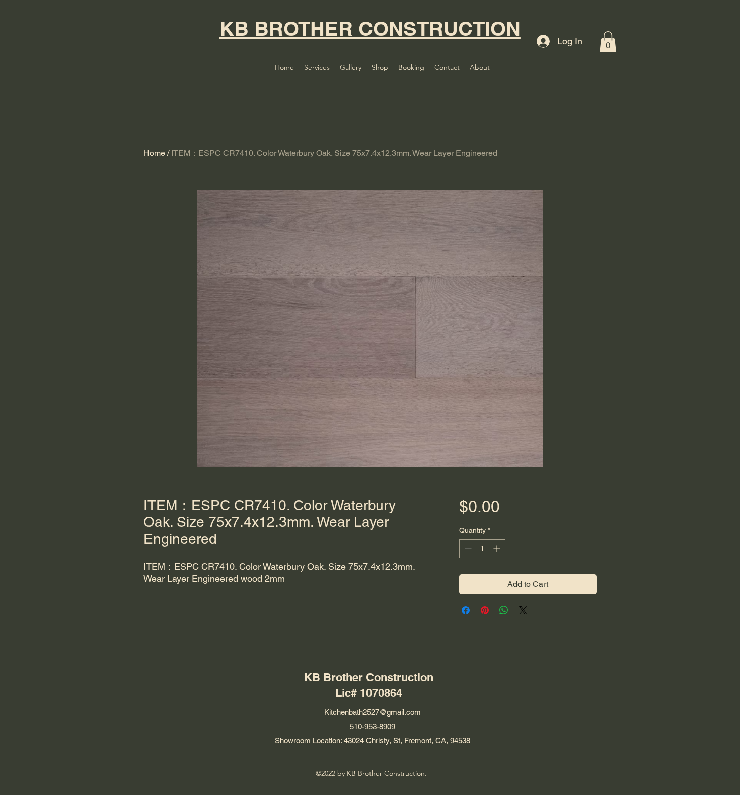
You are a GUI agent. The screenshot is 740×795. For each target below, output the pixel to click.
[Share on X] (523, 610)
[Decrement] (467, 549)
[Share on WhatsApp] (504, 610)
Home (154, 153)
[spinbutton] (482, 549)
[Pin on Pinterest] (485, 610)
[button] (608, 41)
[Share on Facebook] (466, 610)
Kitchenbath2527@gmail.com (372, 712)
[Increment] (497, 549)
